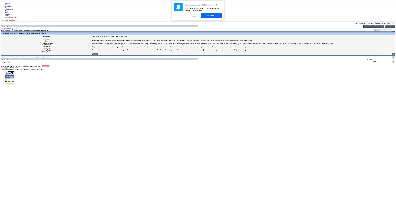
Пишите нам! (14, 68)
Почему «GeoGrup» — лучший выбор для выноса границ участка (34, 30)
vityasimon (46, 36)
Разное (16, 30)
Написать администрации (32, 69)
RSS (393, 23)
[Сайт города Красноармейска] (9, 84)
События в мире (9, 30)
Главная (3, 69)
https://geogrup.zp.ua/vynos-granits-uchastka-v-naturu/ (181, 50)
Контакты (10, 69)
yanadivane (16, 28)
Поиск (388, 23)
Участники (370, 23)
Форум (2, 30)
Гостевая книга (18, 69)
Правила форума (380, 23)
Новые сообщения (360, 23)
